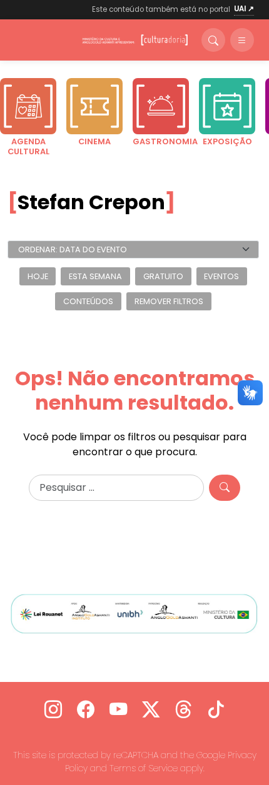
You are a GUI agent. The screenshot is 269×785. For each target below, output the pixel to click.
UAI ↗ (244, 9)
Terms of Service (143, 768)
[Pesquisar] (224, 488)
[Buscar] (213, 40)
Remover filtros (168, 301)
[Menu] (242, 40)
